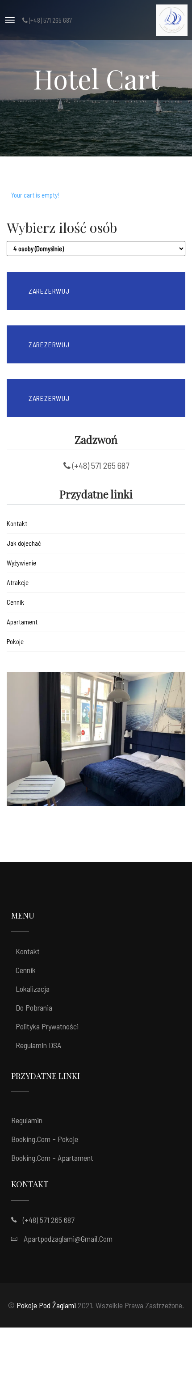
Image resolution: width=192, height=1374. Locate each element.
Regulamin (26, 1120)
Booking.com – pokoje (44, 1139)
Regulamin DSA (38, 1045)
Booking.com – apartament (52, 1158)
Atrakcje (18, 582)
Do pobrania (34, 1007)
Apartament (22, 622)
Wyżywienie (21, 563)
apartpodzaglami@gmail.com (68, 1238)
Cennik (15, 602)
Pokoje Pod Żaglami (46, 1305)
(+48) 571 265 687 (49, 1220)
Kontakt (17, 523)
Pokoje (15, 641)
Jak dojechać (24, 543)
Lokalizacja (33, 989)
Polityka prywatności (47, 1026)
